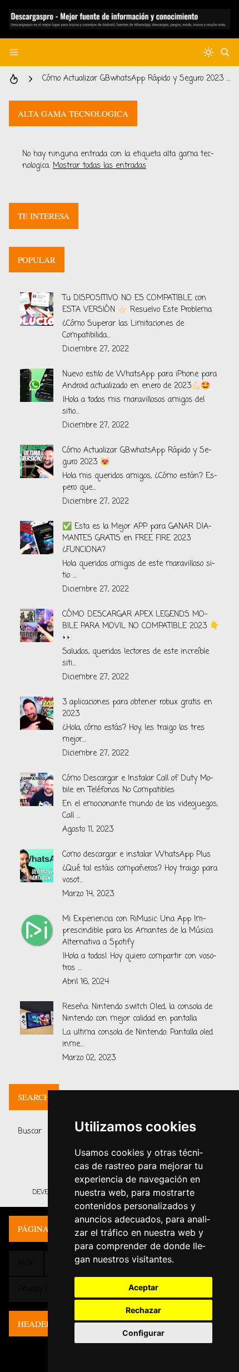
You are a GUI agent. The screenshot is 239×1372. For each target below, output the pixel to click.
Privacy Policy (40, 1289)
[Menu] (14, 52)
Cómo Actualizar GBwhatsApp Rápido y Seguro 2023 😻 (136, 78)
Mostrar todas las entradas (99, 166)
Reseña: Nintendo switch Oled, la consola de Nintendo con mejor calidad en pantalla (137, 1013)
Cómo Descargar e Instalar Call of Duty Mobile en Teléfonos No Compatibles (137, 784)
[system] (208, 52)
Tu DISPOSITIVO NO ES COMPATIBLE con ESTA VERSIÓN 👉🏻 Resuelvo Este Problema (137, 304)
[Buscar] (225, 52)
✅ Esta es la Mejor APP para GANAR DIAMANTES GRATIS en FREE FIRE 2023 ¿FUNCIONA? (137, 538)
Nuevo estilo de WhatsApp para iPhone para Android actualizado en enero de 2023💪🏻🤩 (139, 380)
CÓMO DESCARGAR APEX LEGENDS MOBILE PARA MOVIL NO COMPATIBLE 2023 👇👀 (140, 626)
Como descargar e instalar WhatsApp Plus (136, 855)
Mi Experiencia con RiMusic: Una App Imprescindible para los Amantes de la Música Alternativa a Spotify (137, 930)
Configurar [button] (143, 1333)
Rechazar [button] (143, 1310)
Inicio (26, 1263)
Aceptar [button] (143, 1287)
